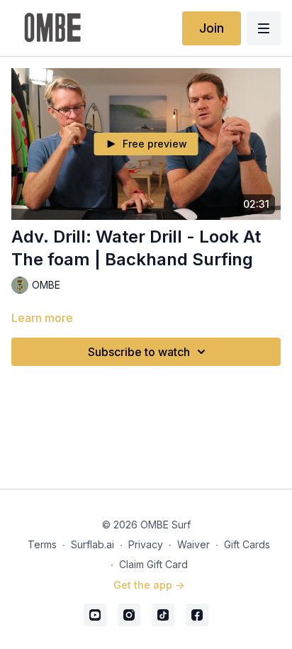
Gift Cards (247, 544)
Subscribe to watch (139, 352)
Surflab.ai (92, 544)
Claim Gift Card (153, 564)
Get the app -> (148, 585)
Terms (42, 544)
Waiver (193, 544)
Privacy (145, 544)
